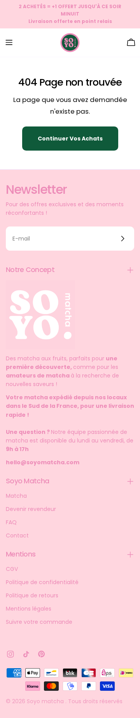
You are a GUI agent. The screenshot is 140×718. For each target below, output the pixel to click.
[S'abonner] (122, 238)
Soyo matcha (46, 701)
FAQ (11, 522)
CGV (12, 569)
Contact (17, 535)
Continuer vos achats (70, 138)
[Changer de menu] (9, 42)
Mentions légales (28, 609)
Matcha (16, 496)
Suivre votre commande (39, 622)
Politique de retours (32, 595)
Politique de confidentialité (42, 582)
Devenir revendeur (31, 509)
